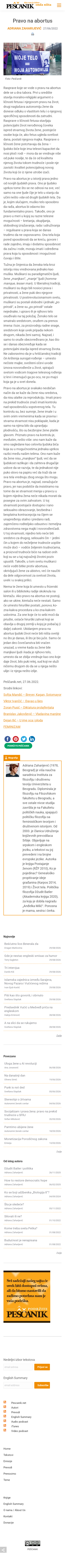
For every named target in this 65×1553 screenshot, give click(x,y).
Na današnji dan (14, 1075)
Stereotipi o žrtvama (17, 1099)
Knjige (7, 1497)
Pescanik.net (18, 1403)
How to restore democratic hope (25, 1180)
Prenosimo (9, 1473)
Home (7, 1448)
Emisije (7, 1461)
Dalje (59, 1035)
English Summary (15, 1378)
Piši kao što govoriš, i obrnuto (23, 995)
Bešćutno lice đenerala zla (21, 944)
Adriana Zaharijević (24, 28)
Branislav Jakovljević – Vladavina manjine (32, 714)
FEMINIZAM (11, 727)
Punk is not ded (14, 1087)
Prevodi (15, 1412)
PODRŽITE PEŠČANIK (18, 745)
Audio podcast (19, 1421)
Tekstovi (8, 1455)
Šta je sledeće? (14, 1204)
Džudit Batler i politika (18, 1168)
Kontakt (7, 1516)
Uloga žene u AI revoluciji (20, 1063)
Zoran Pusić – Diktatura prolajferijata (28, 707)
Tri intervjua (11, 967)
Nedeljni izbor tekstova (19, 1359)
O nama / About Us (14, 1510)
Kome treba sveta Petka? (20, 1228)
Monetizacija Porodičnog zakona (25, 1139)
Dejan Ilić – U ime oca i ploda (23, 720)
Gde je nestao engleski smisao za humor (30, 956)
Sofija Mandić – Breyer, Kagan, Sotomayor (32, 694)
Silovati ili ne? (13, 1216)
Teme (6, 1480)
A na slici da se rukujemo (20, 1023)
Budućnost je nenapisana (20, 1240)
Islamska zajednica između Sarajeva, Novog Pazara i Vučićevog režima (28, 981)
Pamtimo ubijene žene (18, 1127)
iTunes (15, 1426)
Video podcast (19, 1431)
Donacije (8, 1522)
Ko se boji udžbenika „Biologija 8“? (26, 1192)
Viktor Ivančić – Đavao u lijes (23, 701)
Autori (14, 1407)
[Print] (32, 34)
